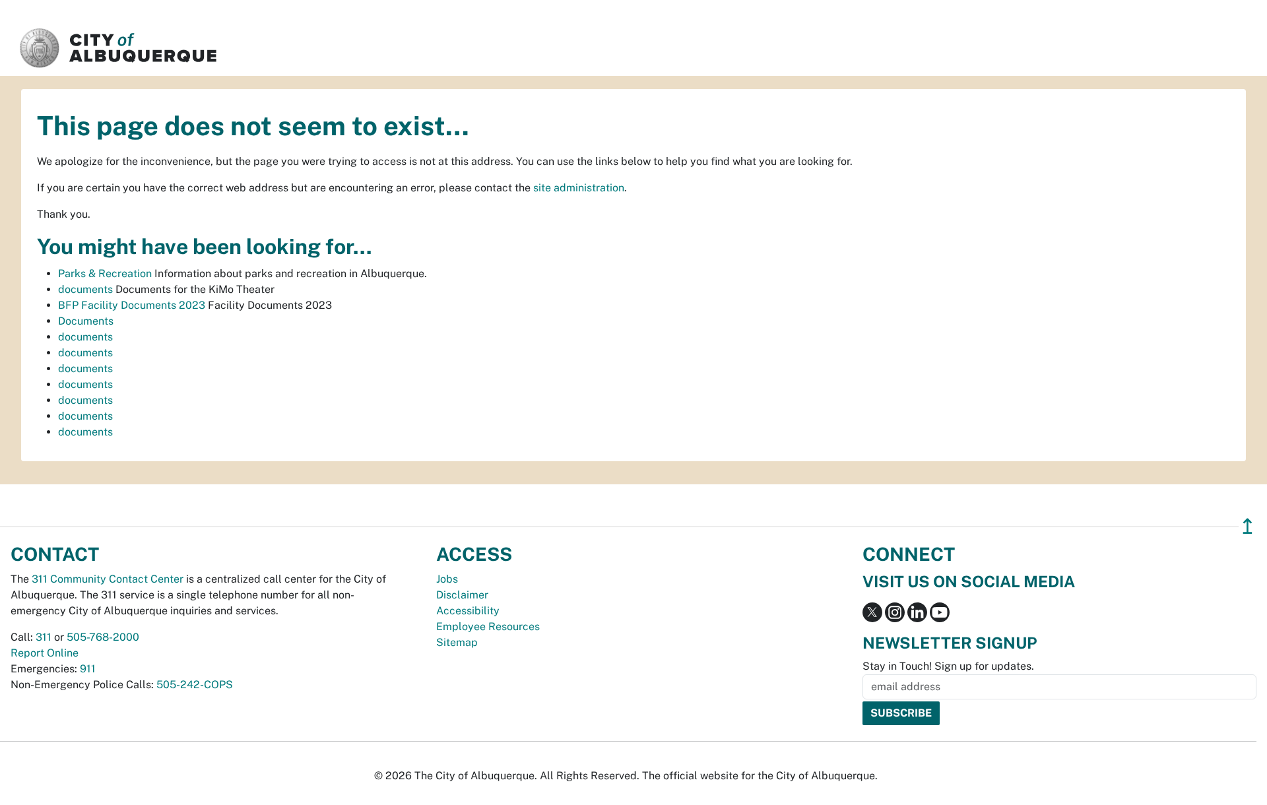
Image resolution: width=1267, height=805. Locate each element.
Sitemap (457, 642)
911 (88, 668)
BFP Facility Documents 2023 (131, 305)
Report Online (45, 653)
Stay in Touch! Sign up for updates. (948, 666)
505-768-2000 (103, 637)
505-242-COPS (194, 684)
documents (85, 289)
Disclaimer (462, 595)
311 (43, 637)
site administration (578, 187)
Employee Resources (488, 626)
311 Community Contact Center (107, 579)
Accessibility (468, 610)
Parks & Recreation (105, 273)
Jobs (447, 579)
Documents (86, 321)
